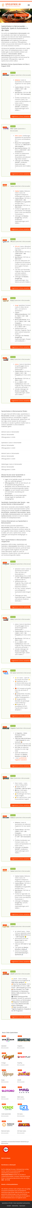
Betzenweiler (27, 75)
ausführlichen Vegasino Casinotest (21, 759)
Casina (17, 191)
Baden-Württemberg (22, 1141)
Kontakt (9, 1205)
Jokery (16, 364)
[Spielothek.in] (11, 5)
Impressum (22, 1205)
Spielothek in (4, 1141)
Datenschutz (15, 1205)
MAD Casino (18, 136)
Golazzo (17, 80)
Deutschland (12, 1141)
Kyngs (16, 305)
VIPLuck (17, 246)
